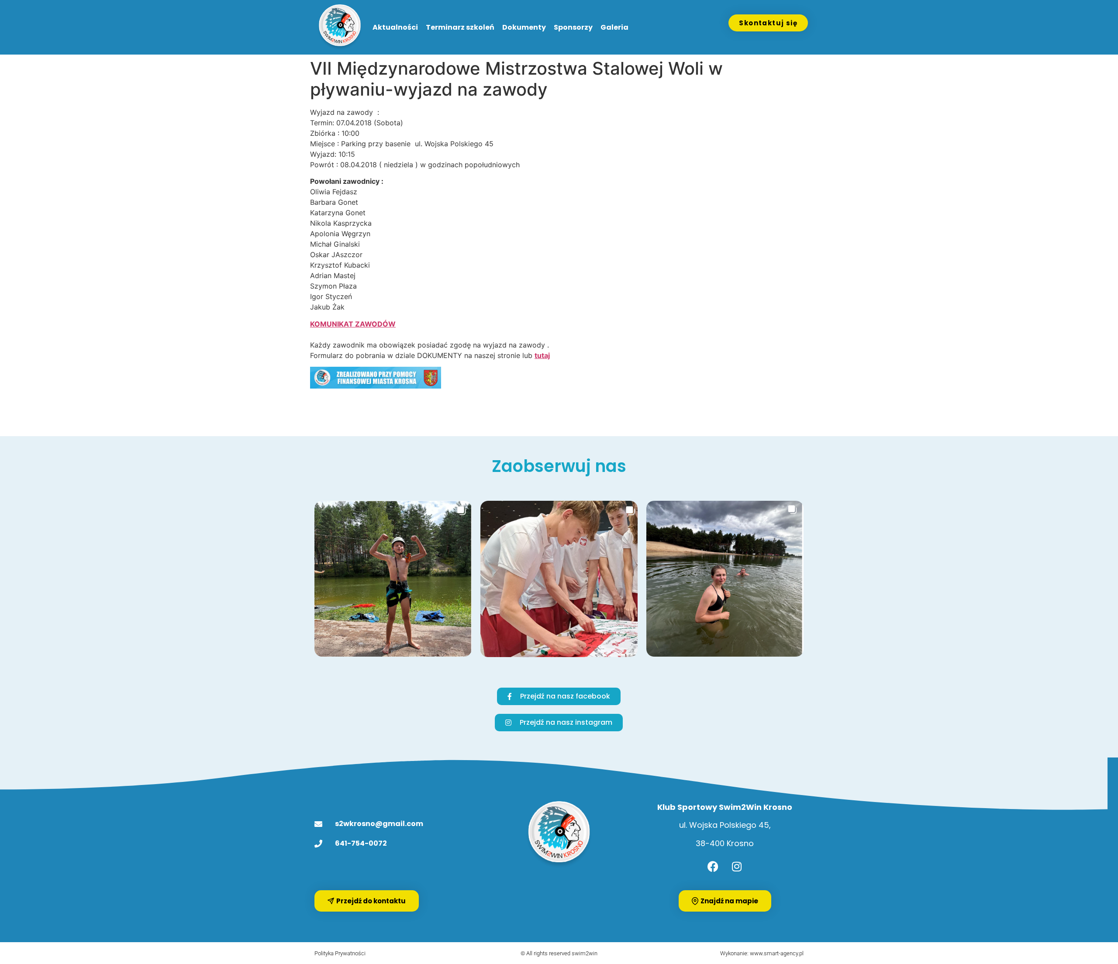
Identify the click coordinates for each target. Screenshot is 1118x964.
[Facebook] (713, 866)
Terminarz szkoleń (460, 27)
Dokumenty (524, 27)
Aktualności (395, 27)
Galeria (614, 27)
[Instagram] (737, 866)
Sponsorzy (573, 27)
